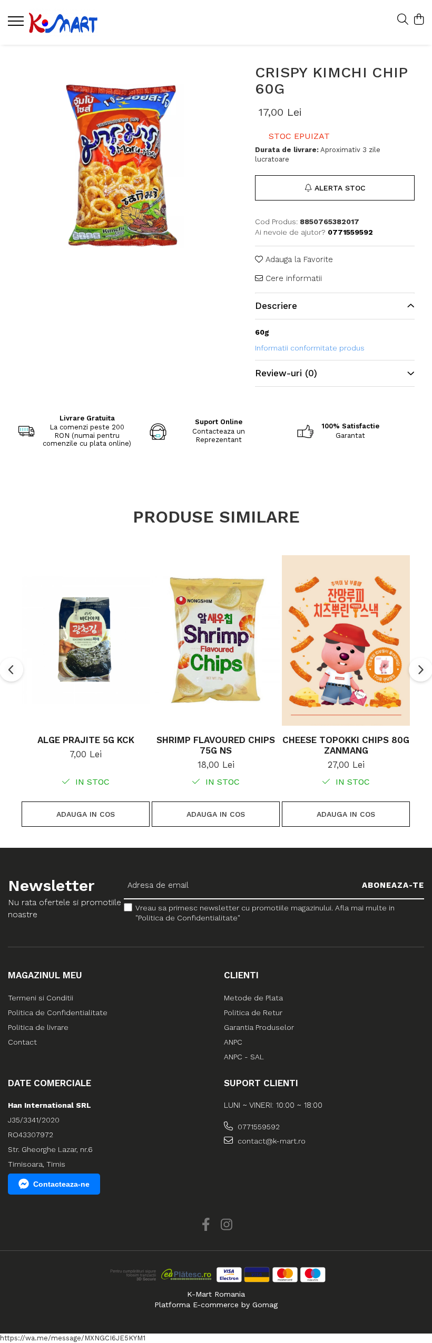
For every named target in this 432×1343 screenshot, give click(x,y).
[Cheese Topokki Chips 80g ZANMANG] (346, 640)
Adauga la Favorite (298, 259)
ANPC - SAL (244, 1057)
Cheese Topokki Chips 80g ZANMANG (345, 745)
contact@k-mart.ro (270, 1141)
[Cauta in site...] (402, 20)
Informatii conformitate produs (310, 348)
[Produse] (17, 24)
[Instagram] (226, 1225)
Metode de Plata (253, 998)
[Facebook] (206, 1225)
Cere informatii (292, 278)
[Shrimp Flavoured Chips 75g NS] (216, 640)
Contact (22, 1042)
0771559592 (257, 1126)
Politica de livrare (38, 1027)
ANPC (233, 1042)
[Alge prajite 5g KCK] (86, 640)
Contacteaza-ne (61, 1184)
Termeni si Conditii (40, 998)
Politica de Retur (253, 1012)
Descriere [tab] (276, 305)
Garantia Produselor (259, 1027)
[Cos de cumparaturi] (418, 20)
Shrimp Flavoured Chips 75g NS (215, 745)
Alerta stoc (340, 188)
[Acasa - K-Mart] (71, 22)
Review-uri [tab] (286, 373)
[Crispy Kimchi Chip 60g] (119, 166)
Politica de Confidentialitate (57, 1012)
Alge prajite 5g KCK (85, 740)
